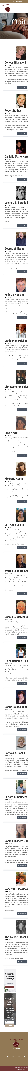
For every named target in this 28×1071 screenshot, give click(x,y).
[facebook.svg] (7, 1056)
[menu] (25, 2)
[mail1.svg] (24, 1056)
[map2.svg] (18, 1056)
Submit (10, 1025)
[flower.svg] (12, 1056)
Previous (6, 968)
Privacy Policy (21, 1069)
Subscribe (9, 987)
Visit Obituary (22, 87)
